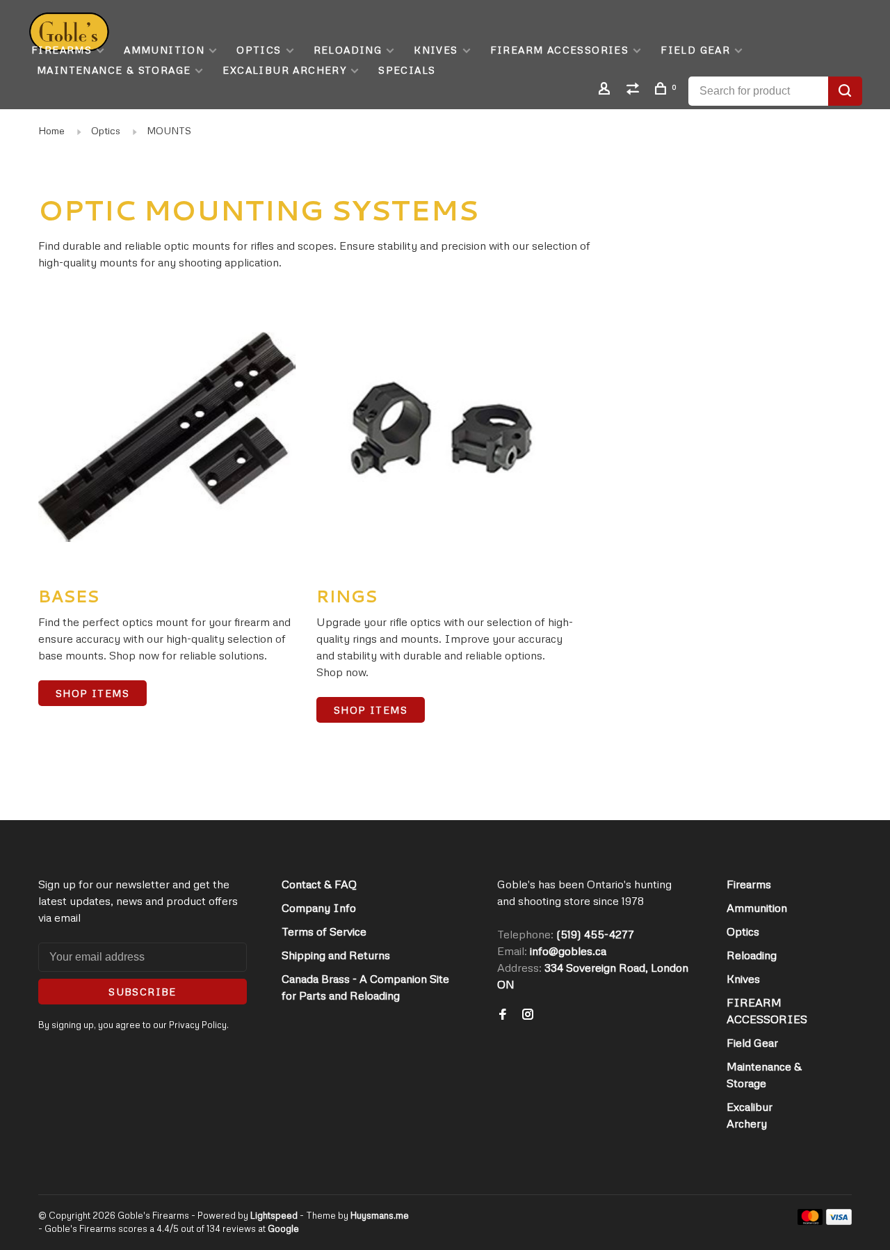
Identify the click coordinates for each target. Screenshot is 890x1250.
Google (283, 1228)
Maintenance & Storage (114, 70)
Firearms (61, 50)
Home (51, 130)
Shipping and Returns (336, 955)
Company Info (319, 908)
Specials (406, 70)
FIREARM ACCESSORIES (559, 50)
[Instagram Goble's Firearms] (527, 1015)
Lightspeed (274, 1215)
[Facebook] (502, 1015)
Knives (436, 50)
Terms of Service (324, 931)
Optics (258, 50)
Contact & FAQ (319, 884)
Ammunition (164, 50)
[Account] (606, 90)
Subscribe (142, 991)
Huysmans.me (379, 1215)
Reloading (348, 50)
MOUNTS (169, 130)
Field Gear (695, 50)
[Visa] (839, 1221)
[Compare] (634, 90)
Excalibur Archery (284, 70)
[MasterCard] (810, 1221)
